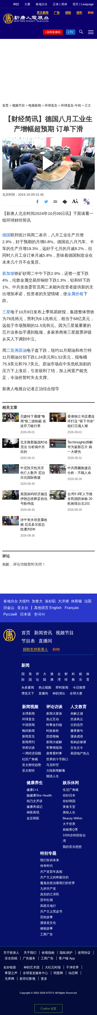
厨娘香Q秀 (70, 829)
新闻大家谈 (54, 713)
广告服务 (29, 958)
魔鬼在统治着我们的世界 (57, 883)
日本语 (25, 614)
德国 (6, 235)
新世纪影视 (27, 978)
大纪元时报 (53, 967)
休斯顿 (76, 601)
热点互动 (52, 719)
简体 (64, 4)
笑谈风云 (76, 719)
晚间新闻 (28, 730)
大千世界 (69, 824)
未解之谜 (76, 713)
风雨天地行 (48, 906)
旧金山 (8, 608)
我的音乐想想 (72, 847)
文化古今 (76, 747)
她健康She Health (39, 795)
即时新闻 (62, 687)
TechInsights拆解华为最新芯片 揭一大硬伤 (80, 447)
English (55, 608)
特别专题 (48, 853)
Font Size (75, 201)
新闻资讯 (43, 632)
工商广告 (46, 934)
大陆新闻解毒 (55, 770)
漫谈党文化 (48, 923)
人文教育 (78, 706)
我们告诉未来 (49, 860)
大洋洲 (63, 601)
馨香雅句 (76, 730)
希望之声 (11, 973)
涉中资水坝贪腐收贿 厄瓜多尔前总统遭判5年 (33, 524)
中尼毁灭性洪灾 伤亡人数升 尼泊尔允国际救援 (32, 472)
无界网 (9, 978)
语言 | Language (83, 4)
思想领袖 (52, 736)
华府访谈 (28, 747)
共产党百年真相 (51, 871)
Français (72, 608)
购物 (56, 649)
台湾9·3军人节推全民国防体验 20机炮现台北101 (79, 498)
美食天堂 (69, 806)
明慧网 (58, 973)
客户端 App (67, 958)
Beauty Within (72, 818)
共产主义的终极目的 (54, 877)
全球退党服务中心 (35, 973)
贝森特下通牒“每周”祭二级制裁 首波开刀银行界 (33, 421)
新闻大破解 (54, 742)
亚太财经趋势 (31, 765)
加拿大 (37, 601)
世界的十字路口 (57, 759)
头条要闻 (27, 687)
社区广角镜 (30, 759)
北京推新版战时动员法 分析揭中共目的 (33, 447)
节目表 (28, 640)
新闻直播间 (53, 32)
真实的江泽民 (49, 894)
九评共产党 (48, 888)
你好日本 (69, 795)
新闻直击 (28, 736)
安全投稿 (11, 958)
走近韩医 (33, 818)
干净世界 (72, 967)
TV (71, 32)
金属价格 (75, 294)
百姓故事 (46, 917)
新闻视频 (30, 706)
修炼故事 (46, 928)
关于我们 (30, 952)
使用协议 (84, 952)
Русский (10, 614)
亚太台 (22, 608)
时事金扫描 (54, 725)
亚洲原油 (18, 350)
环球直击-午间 (71, 105)
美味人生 (69, 812)
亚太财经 (28, 770)
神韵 (16, 4)
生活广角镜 (71, 790)
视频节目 (18, 105)
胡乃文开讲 (34, 801)
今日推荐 (79, 687)
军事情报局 (54, 747)
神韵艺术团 (31, 967)
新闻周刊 (28, 742)
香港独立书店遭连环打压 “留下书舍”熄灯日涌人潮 (81, 421)
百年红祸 (46, 900)
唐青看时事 (54, 753)
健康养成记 (34, 806)
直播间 (45, 640)
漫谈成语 (76, 736)
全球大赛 (76, 693)
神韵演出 (59, 693)
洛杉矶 (50, 601)
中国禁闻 (28, 725)
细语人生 (52, 776)
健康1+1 (32, 790)
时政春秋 (52, 730)
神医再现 (33, 812)
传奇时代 (46, 866)
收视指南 (48, 952)
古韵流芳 (76, 725)
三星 (6, 312)
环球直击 (51, 105)
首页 (5, 105)
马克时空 (52, 765)
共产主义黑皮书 (51, 911)
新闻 (25, 665)
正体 (56, 4)
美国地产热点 (79, 753)
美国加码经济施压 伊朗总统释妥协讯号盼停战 (33, 498)
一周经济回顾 (31, 753)
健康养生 (35, 782)
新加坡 (8, 273)
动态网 (73, 973)
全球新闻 (28, 713)
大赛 (27, 4)
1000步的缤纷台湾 (74, 838)
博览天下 (27, 693)
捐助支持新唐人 (35, 649)
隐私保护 (66, 952)
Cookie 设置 (48, 1008)
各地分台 (41, 4)
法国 (87, 601)
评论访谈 (54, 706)
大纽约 (24, 601)
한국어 (39, 614)
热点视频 (45, 687)
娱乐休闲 (71, 782)
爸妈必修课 (78, 742)
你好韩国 (69, 801)
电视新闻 (34, 105)
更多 (44, 978)
